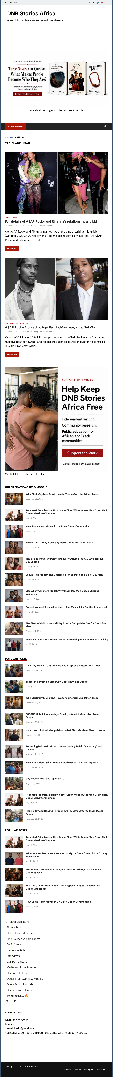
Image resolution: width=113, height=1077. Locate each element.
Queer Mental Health (19, 984)
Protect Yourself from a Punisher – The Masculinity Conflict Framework (66, 607)
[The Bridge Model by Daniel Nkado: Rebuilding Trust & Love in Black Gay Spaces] (14, 559)
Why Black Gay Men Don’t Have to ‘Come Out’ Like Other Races (62, 494)
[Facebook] (89, 2)
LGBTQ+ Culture (16, 961)
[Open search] (105, 126)
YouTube (101, 1069)
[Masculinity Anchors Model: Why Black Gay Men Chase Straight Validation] (14, 591)
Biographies (10, 323)
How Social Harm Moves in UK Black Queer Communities (58, 526)
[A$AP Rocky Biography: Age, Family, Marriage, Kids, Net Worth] (56, 289)
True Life (11, 1001)
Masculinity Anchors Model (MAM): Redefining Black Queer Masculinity (67, 639)
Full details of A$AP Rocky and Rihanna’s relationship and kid (51, 221)
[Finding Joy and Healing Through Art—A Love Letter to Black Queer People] (14, 811)
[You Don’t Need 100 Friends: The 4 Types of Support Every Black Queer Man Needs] (14, 886)
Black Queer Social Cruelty (23, 938)
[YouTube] (102, 2)
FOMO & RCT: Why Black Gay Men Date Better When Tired (59, 542)
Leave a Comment (46, 225)
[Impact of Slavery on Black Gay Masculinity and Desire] (14, 682)
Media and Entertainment (22, 967)
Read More (11, 248)
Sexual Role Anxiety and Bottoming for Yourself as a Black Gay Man (64, 574)
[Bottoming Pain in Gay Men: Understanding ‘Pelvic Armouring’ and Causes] (14, 747)
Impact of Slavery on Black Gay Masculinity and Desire (57, 681)
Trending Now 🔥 (17, 995)
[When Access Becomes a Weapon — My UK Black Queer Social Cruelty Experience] (14, 854)
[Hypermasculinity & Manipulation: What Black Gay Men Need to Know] (14, 730)
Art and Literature (17, 921)
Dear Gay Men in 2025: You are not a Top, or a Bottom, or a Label (63, 665)
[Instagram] (97, 2)
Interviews (13, 955)
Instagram (88, 1069)
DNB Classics (14, 944)
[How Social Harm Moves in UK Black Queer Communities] (14, 527)
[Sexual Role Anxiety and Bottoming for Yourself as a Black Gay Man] (14, 575)
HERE (18, 474)
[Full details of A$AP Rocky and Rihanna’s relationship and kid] (56, 183)
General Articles (12, 217)
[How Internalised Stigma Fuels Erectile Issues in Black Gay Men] (14, 763)
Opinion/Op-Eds (16, 973)
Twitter (77, 1069)
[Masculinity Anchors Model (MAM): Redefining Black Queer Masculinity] (14, 640)
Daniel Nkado (30, 225)
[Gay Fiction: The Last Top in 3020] (14, 779)
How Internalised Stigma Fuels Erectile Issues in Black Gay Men (62, 762)
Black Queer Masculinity (21, 933)
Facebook (66, 1069)
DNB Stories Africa (31, 13)
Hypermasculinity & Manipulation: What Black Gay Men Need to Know (65, 730)
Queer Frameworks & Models (24, 978)
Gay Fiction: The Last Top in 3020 (45, 778)
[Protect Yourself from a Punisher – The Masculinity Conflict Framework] (14, 607)
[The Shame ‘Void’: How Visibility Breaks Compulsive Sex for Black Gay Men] (14, 623)
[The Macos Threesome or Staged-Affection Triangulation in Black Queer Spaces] (14, 870)
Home (8, 137)
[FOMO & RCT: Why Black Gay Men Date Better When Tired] (14, 543)
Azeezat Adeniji (31, 331)
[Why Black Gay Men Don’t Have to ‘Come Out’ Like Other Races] (14, 494)
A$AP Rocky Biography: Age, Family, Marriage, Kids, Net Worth (52, 327)
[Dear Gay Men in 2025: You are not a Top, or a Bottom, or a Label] (14, 666)
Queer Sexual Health (19, 990)
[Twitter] (93, 2)
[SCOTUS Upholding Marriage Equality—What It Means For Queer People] (14, 714)
